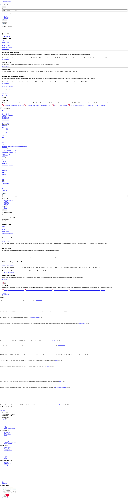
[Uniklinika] (9, 489)
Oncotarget (82, 354)
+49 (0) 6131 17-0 (7, 36)
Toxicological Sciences (61, 345)
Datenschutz (4, 482)
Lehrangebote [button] (4, 147)
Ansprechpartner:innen (8, 450)
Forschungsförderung (7, 434)
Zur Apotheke (4, 95)
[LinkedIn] (3, 472)
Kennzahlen (6, 462)
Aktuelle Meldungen (7, 447)
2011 (7, 133)
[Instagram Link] (3, 475)
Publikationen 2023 (5, 120)
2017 (7, 128)
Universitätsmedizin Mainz (6, 1)
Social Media (6, 448)
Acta (41, 300)
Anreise (3, 40)
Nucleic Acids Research (82, 323)
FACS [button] (3, 179)
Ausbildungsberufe (7, 441)
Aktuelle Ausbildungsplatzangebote (10, 442)
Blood (60, 381)
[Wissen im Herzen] (5, 496)
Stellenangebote (6, 17)
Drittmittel (4, 116)
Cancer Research (60, 311)
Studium (5, 435)
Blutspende (6, 18)
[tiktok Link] (3, 479)
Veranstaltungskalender (8, 454)
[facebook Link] (3, 477)
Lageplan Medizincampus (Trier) (7, 47)
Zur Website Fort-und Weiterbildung (8, 86)
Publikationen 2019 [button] (5, 123)
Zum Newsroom (5, 73)
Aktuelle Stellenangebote (8, 440)
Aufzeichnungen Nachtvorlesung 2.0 (10, 456)
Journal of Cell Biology (53, 340)
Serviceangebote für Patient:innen (9, 428)
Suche (4, 10)
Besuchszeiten (6, 16)
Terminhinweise (6, 455)
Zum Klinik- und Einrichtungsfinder (8, 241)
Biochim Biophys (38, 300)
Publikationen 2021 (5, 121)
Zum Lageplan (2, 410)
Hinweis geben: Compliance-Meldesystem (11, 465)
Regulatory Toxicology (32, 393)
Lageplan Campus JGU (6, 45)
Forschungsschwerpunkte (8, 432)
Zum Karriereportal (5, 66)
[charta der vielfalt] (5, 497)
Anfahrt (5, 15)
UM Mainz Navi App (5, 49)
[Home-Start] (3, 111)
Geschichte (6, 464)
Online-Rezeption (7, 426)
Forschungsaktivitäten (5, 114)
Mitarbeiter (4, 112)
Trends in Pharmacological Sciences (34, 317)
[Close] (2, 8)
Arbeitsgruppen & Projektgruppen (7, 115)
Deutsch (5, 207)
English (5, 208)
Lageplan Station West (6, 229)
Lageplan (5, 458)
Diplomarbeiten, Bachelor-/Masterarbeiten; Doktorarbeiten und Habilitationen (14, 146)
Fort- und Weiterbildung (8, 443)
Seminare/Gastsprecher (6, 154)
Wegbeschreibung (5, 155)
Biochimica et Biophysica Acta (44, 375)
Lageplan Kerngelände (6, 42)
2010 (7, 134)
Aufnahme (6, 427)
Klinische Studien (7, 433)
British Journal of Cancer (61, 404)
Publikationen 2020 (5, 122)
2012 (7, 132)
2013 (7, 131)
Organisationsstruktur (7, 463)
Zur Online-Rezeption (5, 59)
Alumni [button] (3, 156)
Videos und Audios (7, 449)
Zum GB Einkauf (5, 93)
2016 (7, 129)
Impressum (4, 481)
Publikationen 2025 (5, 118)
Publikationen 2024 (5, 119)
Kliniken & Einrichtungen (8, 14)
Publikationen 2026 (5, 117)
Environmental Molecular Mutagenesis (60, 387)
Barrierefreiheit (4, 483)
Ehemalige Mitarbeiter (5, 113)
